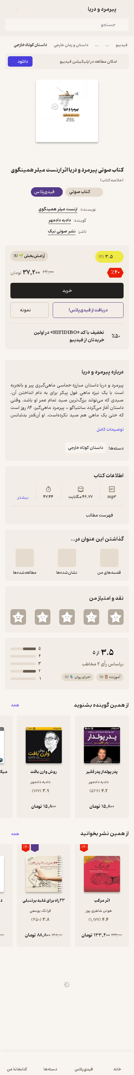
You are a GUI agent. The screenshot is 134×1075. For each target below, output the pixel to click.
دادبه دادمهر (59, 220)
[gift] (67, 153)
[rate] (116, 617)
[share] (51, 153)
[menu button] (9, 9)
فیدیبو (121, 45)
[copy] (15, 336)
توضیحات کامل (110, 429)
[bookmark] (82, 153)
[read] (25, 558)
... (107, 45)
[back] (125, 9)
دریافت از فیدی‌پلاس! (88, 310)
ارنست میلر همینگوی (57, 209)
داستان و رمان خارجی (71, 45)
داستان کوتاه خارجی (30, 45)
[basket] (25, 9)
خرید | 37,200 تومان (35, 1066)
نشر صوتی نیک (61, 231)
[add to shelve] (109, 558)
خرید (67, 291)
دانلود (23, 61)
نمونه (25, 310)
